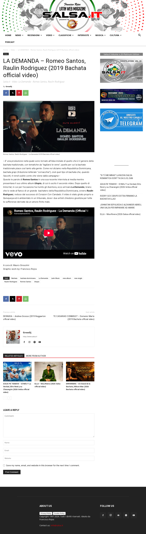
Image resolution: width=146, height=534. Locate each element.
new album (67, 278)
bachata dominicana (28, 278)
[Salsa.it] (73, 16)
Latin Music (55, 278)
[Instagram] (30, 342)
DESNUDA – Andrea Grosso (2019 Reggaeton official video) (24, 317)
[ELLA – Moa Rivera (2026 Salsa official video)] (49, 371)
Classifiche (65, 35)
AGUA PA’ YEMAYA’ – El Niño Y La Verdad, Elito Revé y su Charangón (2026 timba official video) (120, 187)
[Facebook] (6, 93)
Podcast (9, 42)
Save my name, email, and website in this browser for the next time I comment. (43, 465)
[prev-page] (5, 398)
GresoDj (9, 86)
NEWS (18, 35)
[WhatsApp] (26, 93)
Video (49, 35)
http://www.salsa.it (30, 337)
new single (78, 278)
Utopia (36, 282)
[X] (12, 93)
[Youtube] (40, 342)
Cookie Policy (59, 513)
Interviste (83, 35)
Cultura (114, 35)
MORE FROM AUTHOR (36, 356)
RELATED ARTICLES (14, 356)
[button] (139, 35)
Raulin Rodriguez (10, 282)
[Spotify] (35, 342)
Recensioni (34, 35)
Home (8, 35)
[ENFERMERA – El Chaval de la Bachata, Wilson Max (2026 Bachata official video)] (80, 371)
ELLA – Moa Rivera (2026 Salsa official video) (120, 214)
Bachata (14, 278)
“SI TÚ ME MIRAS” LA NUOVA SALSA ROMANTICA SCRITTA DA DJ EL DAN (116, 176)
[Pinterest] (19, 93)
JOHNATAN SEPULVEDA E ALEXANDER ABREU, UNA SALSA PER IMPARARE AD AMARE (121, 206)
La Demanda (43, 278)
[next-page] (9, 398)
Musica (99, 35)
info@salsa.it (57, 525)
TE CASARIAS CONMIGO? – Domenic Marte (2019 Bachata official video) (73, 317)
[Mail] (118, 515)
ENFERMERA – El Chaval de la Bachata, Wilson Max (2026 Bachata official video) (78, 386)
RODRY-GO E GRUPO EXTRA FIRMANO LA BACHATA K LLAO (118, 197)
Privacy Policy (46, 513)
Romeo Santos (25, 282)
